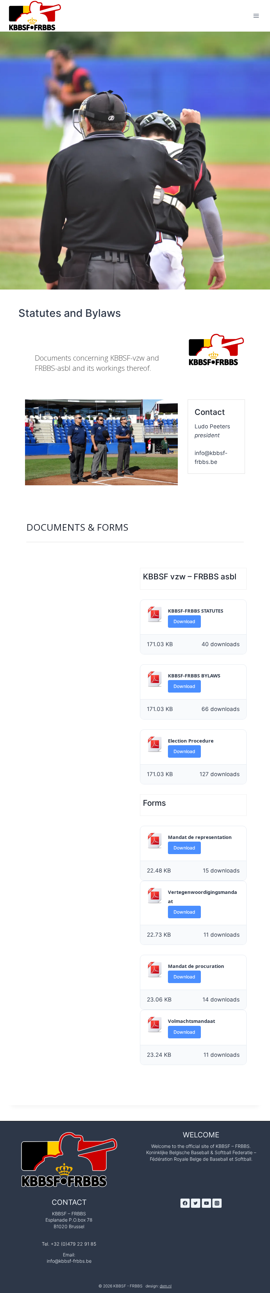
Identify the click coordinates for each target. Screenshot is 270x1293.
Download (184, 621)
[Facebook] (185, 1203)
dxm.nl (166, 1285)
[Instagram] (217, 1203)
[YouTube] (206, 1203)
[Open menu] (256, 16)
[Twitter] (195, 1203)
